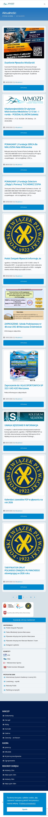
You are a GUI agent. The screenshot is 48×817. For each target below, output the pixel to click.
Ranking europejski (13, 690)
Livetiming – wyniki (12, 681)
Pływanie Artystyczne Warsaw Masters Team (22, 641)
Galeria (7, 733)
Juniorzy (8, 747)
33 (31, 597)
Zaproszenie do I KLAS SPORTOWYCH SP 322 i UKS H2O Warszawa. (23, 387)
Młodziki (8, 752)
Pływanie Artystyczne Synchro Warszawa (20, 636)
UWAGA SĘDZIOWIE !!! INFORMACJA (21, 425)
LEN (8, 655)
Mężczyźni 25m (10, 775)
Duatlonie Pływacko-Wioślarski (19, 62)
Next (35, 597)
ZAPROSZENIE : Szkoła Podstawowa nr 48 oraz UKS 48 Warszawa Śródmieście (23, 325)
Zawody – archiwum (12, 737)
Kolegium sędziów (12, 645)
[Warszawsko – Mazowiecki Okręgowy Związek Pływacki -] (8, 4)
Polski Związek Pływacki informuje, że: (22, 258)
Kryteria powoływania (13, 756)
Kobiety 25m (9, 770)
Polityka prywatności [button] (27, 803)
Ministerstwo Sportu (14, 663)
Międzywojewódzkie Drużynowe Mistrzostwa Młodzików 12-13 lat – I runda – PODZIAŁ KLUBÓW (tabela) (21, 111)
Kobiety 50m (9, 779)
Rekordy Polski (11, 686)
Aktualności (18, 82)
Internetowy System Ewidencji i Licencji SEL (21, 677)
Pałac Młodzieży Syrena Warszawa (18, 632)
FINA (8, 659)
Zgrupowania (10, 760)
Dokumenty (9, 715)
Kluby (7, 724)
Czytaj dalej (23, 87)
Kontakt (8, 729)
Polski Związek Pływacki (14, 628)
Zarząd (7, 720)
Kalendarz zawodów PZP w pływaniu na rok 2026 (23, 501)
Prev (13, 597)
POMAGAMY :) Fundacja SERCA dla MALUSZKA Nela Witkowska (20, 146)
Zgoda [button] (24, 809)
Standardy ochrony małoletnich (24, 620)
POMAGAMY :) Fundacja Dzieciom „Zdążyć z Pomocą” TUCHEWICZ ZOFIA (22, 183)
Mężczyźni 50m (10, 783)
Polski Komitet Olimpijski (15, 667)
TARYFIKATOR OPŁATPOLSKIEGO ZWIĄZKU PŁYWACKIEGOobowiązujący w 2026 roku (22, 570)
